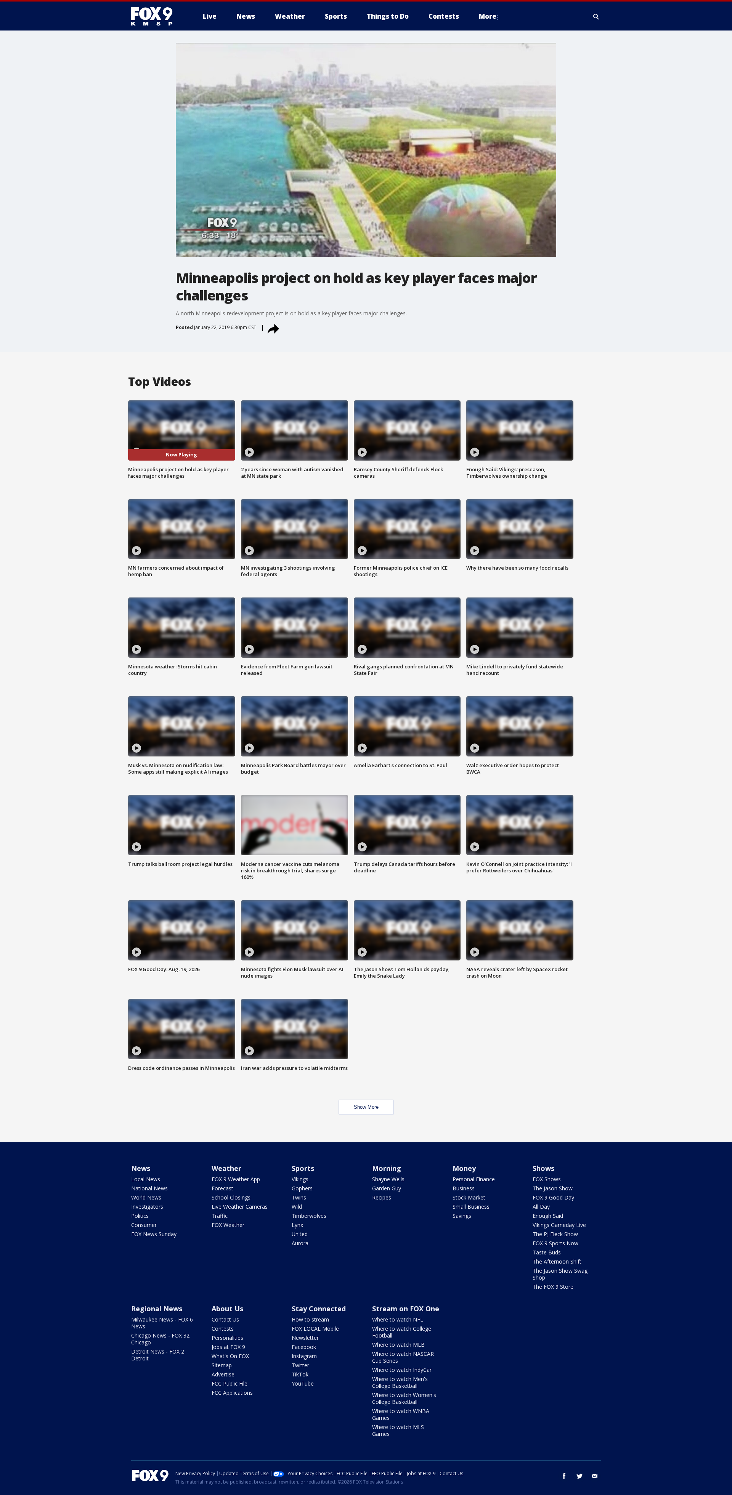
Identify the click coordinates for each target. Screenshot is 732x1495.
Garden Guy (386, 1188)
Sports (303, 1168)
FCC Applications (232, 1392)
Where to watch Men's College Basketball (400, 1382)
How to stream (310, 1319)
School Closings (231, 1197)
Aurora (300, 1243)
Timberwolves (309, 1215)
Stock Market (469, 1197)
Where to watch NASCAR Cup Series (403, 1357)
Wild (297, 1206)
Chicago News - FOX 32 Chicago (160, 1339)
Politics (140, 1215)
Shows (543, 1168)
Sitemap (222, 1365)
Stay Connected (319, 1308)
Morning (386, 1168)
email (595, 1476)
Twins (299, 1197)
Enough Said (548, 1215)
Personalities (227, 1337)
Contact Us (225, 1319)
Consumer (144, 1224)
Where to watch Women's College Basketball (404, 1398)
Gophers (302, 1188)
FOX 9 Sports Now (555, 1243)
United (300, 1234)
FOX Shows (547, 1179)
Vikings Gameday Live (559, 1224)
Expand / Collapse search (596, 16)
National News (149, 1188)
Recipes (381, 1197)
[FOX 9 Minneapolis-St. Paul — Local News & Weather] (156, 16)
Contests (223, 1328)
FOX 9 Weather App (236, 1179)
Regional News (156, 1308)
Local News (145, 1179)
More (487, 16)
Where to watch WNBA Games (400, 1414)
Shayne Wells (388, 1179)
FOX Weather (228, 1224)
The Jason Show (553, 1188)
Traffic (220, 1215)
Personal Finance (474, 1179)
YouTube (303, 1383)
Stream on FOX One (405, 1308)
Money (464, 1168)
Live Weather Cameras (240, 1206)
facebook (564, 1476)
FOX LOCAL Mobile (315, 1328)
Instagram (304, 1356)
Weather (226, 1168)
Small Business (471, 1206)
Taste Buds (547, 1252)
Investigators (147, 1206)
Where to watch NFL (397, 1319)
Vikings (300, 1179)
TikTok (300, 1374)
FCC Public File (229, 1383)
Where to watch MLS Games (398, 1430)
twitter (579, 1476)
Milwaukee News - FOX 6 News (162, 1323)
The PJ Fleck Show (555, 1234)
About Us (227, 1308)
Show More (366, 1107)
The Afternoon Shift (557, 1261)
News (140, 1168)
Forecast (222, 1188)
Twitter (300, 1365)
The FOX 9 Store (553, 1286)
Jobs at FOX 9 (228, 1346)
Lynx (297, 1224)
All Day (541, 1206)
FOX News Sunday (154, 1234)
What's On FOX (230, 1356)
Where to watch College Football (401, 1332)
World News (146, 1197)
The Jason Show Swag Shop (560, 1274)
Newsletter (305, 1337)
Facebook (304, 1346)
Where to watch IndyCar (402, 1369)
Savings (462, 1215)
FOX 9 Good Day (553, 1197)
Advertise (223, 1374)
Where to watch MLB (398, 1344)
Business (464, 1188)
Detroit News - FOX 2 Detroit (157, 1355)
